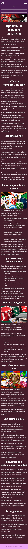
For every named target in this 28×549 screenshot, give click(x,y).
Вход (14, 6)
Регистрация (14, 11)
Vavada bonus (4, 452)
